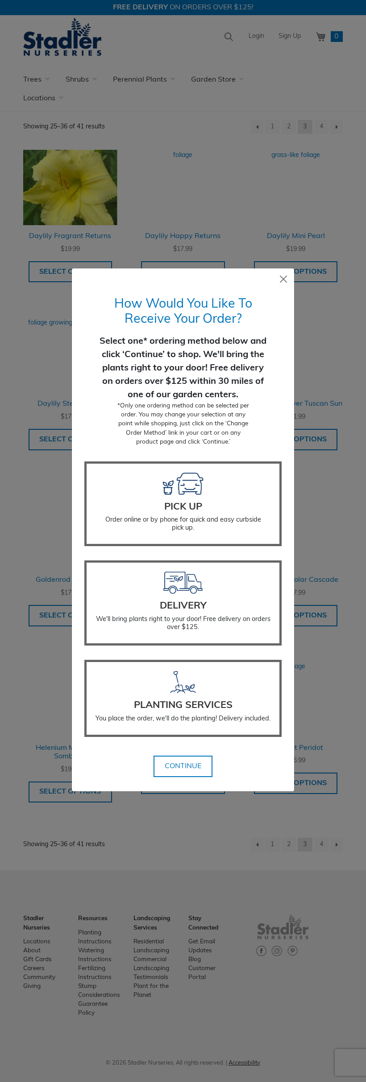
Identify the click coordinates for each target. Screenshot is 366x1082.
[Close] (283, 279)
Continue (183, 766)
